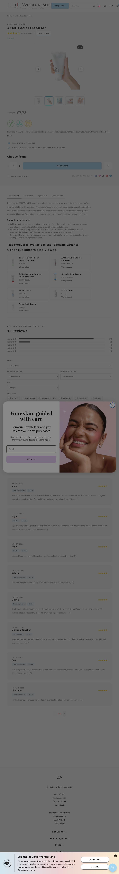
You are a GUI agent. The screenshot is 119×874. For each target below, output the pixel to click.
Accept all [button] (95, 859)
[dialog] (59, 863)
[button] (48, 870)
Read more (68, 867)
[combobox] (115, 855)
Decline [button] (95, 867)
